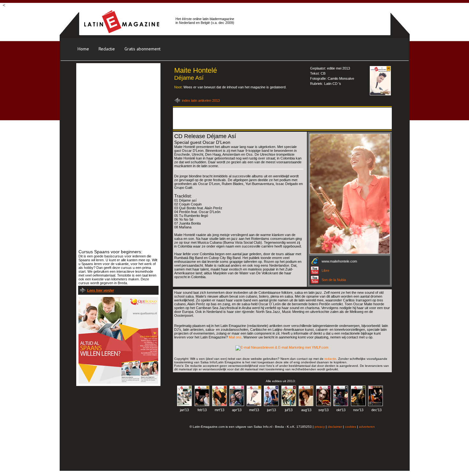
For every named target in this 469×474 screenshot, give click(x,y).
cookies (350, 426)
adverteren (367, 426)
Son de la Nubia (334, 280)
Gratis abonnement (142, 49)
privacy (320, 426)
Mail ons (235, 337)
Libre (325, 270)
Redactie (107, 49)
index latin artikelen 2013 (201, 100)
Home (83, 49)
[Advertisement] (312, 20)
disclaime (334, 426)
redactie (330, 358)
